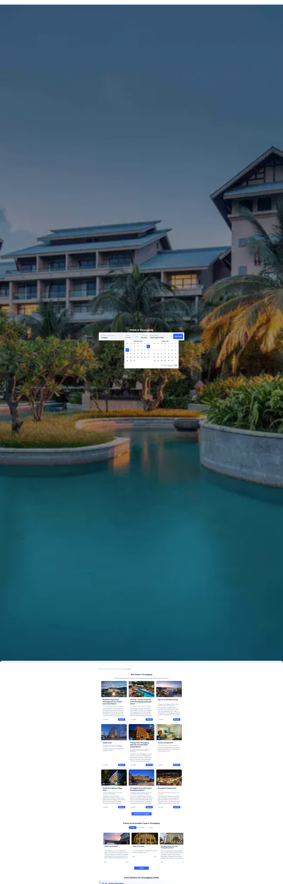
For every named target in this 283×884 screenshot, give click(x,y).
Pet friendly (142, 827)
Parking (150, 827)
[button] (202, 2)
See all (141, 868)
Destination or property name (107, 335)
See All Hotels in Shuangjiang (141, 813)
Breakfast (133, 827)
